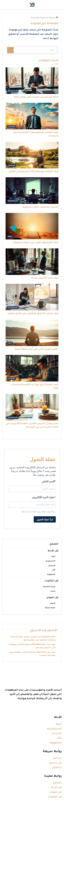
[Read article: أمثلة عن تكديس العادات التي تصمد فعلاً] (32, 80)
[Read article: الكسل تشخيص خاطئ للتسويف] (32, 190)
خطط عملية (50, 608)
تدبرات (52, 591)
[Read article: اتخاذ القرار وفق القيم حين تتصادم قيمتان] (32, 226)
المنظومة (51, 574)
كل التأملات (51, 581)
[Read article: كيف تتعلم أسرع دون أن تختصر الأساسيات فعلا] (32, 368)
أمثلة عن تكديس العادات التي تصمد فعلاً (36, 97)
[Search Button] (10, 50)
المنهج (54, 544)
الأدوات (52, 603)
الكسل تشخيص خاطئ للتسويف (40, 207)
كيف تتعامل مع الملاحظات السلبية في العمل (33, 171)
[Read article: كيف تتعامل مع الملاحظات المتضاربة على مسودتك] (32, 116)
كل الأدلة (53, 551)
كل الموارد (52, 597)
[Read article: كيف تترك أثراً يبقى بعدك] (32, 261)
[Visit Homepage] (32, 5)
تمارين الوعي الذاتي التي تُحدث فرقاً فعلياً (36, 349)
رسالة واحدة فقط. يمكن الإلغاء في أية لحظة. (39, 511)
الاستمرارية (13, 91)
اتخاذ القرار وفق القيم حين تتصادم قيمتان (35, 243)
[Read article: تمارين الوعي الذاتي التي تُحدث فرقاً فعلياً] (32, 332)
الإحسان (11, 126)
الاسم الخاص (48, 481)
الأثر (9, 272)
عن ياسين (55, 763)
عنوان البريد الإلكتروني (43, 497)
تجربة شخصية (49, 587)
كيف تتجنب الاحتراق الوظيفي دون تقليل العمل (32, 313)
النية (10, 236)
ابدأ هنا (57, 758)
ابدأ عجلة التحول (45, 519)
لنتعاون (57, 767)
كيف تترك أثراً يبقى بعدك (44, 278)
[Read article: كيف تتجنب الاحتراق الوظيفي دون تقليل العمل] (32, 297)
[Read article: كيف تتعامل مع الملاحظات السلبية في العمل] (32, 155)
